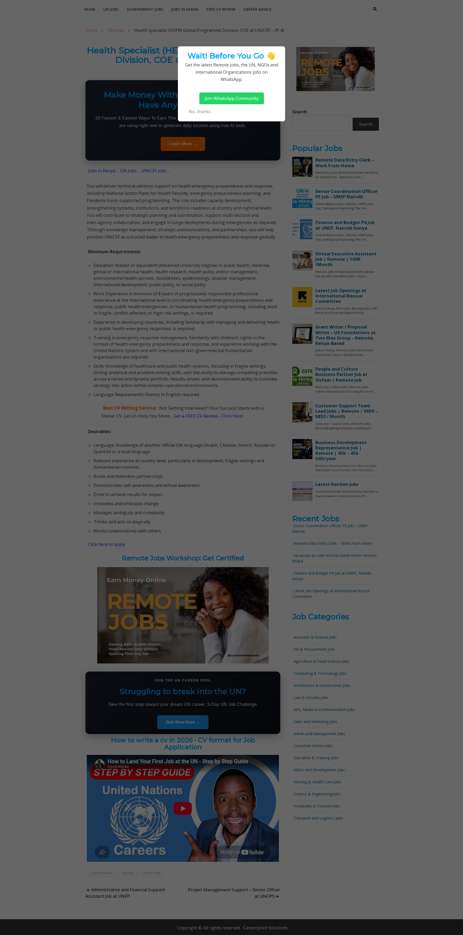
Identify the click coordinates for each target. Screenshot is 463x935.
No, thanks (200, 111)
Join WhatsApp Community (232, 98)
